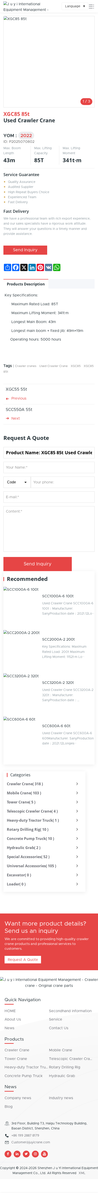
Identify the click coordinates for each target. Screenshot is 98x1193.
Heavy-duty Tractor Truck (33, 820)
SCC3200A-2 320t (58, 683)
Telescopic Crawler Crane (32, 811)
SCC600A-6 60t (56, 726)
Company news (18, 1098)
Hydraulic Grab (23, 847)
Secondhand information (70, 1011)
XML (82, 1173)
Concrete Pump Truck (30, 838)
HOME (10, 1011)
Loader (16, 884)
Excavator (19, 874)
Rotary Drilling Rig (27, 829)
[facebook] (8, 1154)
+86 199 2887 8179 (25, 1135)
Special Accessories (28, 856)
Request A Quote (23, 960)
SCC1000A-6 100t (58, 596)
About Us (13, 1019)
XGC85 (76, 366)
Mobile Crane (24, 792)
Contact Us (58, 1028)
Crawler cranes (25, 366)
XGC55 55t (16, 389)
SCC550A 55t (19, 410)
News (9, 1028)
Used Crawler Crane (53, 366)
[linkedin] (17, 1154)
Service (55, 1019)
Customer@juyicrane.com (30, 1142)
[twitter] (26, 1154)
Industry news (61, 1098)
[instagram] (35, 1154)
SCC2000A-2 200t (58, 639)
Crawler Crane (25, 783)
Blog (9, 1106)
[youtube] (44, 1154)
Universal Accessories (31, 865)
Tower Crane (21, 802)
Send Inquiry (25, 250)
